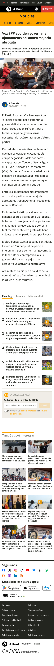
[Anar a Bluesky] (35, 570)
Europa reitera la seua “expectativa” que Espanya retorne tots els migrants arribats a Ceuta (14, 487)
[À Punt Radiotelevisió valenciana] (16, 644)
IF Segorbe (12, 3)
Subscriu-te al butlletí (11, 620)
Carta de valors (8, 625)
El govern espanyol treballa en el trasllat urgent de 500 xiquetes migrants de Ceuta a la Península (38, 516)
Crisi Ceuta (37, 3)
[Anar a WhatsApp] (47, 570)
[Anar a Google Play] (11, 588)
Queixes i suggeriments (38, 615)
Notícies (27, 16)
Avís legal (32, 630)
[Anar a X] (10, 570)
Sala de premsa (8, 610)
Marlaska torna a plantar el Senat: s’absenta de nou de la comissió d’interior (40, 486)
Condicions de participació (13, 630)
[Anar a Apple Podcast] (10, 575)
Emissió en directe (10, 615)
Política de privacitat (11, 635)
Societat (19, 23)
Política (7, 23)
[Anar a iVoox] (4, 575)
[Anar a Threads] (41, 570)
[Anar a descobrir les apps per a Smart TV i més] (14, 595)
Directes (47, 9)
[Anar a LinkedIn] (16, 575)
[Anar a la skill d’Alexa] (47, 588)
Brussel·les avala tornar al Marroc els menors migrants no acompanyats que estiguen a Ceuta (14, 545)
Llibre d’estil (33, 625)
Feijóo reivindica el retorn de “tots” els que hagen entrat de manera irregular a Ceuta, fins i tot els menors (14, 516)
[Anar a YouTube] (28, 570)
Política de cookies (36, 635)
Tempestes (24, 3)
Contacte (6, 605)
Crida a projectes (35, 620)
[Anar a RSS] (22, 575)
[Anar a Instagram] (16, 570)
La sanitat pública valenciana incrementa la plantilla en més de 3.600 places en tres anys (39, 459)
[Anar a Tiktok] (22, 570)
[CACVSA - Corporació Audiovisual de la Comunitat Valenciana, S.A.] (22, 651)
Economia (40, 23)
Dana (29, 23)
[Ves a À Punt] (14, 9)
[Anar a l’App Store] (31, 588)
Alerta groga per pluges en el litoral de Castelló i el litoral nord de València (13, 458)
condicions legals (29, 411)
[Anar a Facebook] (4, 570)
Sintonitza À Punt (35, 610)
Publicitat (32, 605)
